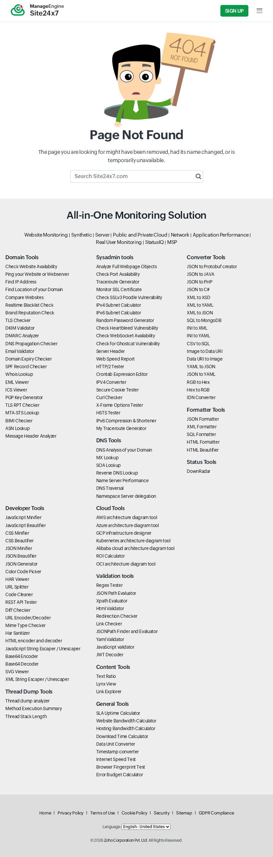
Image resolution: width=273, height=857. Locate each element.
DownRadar (198, 471)
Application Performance (221, 235)
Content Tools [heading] (113, 667)
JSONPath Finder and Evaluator (127, 631)
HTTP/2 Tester (110, 366)
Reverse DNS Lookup (117, 473)
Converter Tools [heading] (206, 257)
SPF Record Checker (26, 366)
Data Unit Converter (115, 744)
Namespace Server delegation (126, 496)
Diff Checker (18, 610)
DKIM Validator (20, 328)
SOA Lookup (108, 465)
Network (180, 235)
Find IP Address (20, 281)
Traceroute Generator (117, 281)
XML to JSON (200, 312)
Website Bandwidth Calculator (126, 720)
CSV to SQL (198, 343)
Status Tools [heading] (201, 462)
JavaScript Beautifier (25, 525)
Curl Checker (109, 397)
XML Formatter (201, 426)
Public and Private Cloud (140, 235)
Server (102, 235)
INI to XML (197, 328)
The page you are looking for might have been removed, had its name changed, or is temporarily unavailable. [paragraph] (136, 156)
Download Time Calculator (122, 736)
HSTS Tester (108, 412)
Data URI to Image (204, 359)
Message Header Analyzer (31, 436)
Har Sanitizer (17, 633)
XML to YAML (200, 305)
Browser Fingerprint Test (120, 767)
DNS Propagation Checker (31, 343)
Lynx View (106, 684)
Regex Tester (109, 585)
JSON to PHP (199, 281)
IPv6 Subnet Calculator (118, 312)
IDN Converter (201, 397)
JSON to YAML (201, 374)
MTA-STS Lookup (22, 412)
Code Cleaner (19, 594)
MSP (172, 242)
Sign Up (234, 11)
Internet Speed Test (116, 759)
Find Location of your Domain (34, 289)
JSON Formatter (203, 419)
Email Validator (19, 351)
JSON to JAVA (200, 274)
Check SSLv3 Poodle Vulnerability (129, 297)
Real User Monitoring (119, 242)
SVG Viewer (17, 671)
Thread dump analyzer (27, 700)
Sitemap (184, 812)
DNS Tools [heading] (108, 440)
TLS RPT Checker (22, 405)
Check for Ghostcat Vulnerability (128, 343)
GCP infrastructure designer (123, 533)
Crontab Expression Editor (122, 374)
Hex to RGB (198, 389)
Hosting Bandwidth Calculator (125, 728)
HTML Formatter (203, 442)
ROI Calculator (110, 556)
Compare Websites (24, 297)
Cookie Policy (134, 812)
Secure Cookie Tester (117, 389)
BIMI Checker (19, 420)
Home (45, 812)
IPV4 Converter (111, 382)
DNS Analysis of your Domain (124, 450)
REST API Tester (21, 602)
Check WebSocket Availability (125, 335)
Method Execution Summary (33, 708)
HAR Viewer (17, 579)
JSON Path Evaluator (116, 593)
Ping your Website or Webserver (37, 274)
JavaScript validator (115, 647)
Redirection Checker (116, 616)
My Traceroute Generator (121, 428)
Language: (112, 826)
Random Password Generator (125, 320)
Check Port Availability (118, 274)
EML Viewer (17, 382)
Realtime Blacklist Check (29, 305)
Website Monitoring (46, 235)
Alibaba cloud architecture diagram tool (135, 548)
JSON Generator (21, 564)
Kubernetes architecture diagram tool (133, 540)
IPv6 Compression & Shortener (126, 420)
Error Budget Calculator (119, 774)
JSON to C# (198, 289)
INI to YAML (198, 335)
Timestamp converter (117, 751)
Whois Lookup (19, 374)
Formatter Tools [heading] (206, 410)
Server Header (110, 351)
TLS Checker (18, 320)
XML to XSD (198, 297)
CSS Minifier (17, 533)
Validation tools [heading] (115, 576)
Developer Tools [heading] (24, 508)
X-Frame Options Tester (119, 405)
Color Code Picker (23, 571)
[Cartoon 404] (136, 80)
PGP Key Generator (24, 397)
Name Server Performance (122, 480)
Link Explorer (109, 691)
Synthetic (81, 235)
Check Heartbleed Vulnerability (127, 328)
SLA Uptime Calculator (118, 713)
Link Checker (109, 623)
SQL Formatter (201, 434)
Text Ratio (106, 676)
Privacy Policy (71, 812)
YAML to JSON (201, 366)
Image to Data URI (204, 351)
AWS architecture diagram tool (126, 517)
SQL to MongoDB (204, 320)
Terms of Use (102, 812)
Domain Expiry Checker (28, 359)
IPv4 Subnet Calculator (118, 305)
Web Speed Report (115, 359)
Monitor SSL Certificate (119, 289)
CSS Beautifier (19, 540)
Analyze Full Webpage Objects (126, 266)
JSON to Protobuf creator (212, 266)
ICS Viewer (16, 389)
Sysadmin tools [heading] (115, 257)
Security (161, 812)
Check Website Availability (31, 266)
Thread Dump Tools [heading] (29, 692)
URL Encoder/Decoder (28, 617)
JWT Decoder (110, 654)
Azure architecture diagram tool (127, 525)
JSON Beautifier (21, 556)
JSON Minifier (18, 548)
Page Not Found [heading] (136, 135)
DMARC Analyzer (22, 335)
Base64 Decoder (22, 664)
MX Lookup (107, 457)
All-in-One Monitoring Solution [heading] (136, 215)
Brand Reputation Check (29, 312)
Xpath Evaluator (112, 600)
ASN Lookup (17, 428)
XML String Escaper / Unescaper (37, 679)
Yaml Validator (110, 639)
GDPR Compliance (216, 812)
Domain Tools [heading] (22, 257)
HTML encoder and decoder (33, 640)
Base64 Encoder (21, 656)
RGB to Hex (198, 382)
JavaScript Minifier (23, 517)
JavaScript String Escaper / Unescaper (43, 648)
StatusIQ (154, 242)
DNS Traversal (110, 488)
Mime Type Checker (25, 625)
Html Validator (110, 608)
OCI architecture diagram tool (125, 564)
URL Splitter (17, 586)
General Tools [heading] (112, 704)
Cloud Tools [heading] (110, 508)
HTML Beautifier (203, 450)
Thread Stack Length (26, 716)
